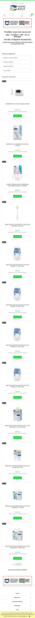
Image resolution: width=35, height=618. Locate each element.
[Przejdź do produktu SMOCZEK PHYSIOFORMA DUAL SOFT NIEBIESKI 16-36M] (17, 495)
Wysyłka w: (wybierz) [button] (8, 66)
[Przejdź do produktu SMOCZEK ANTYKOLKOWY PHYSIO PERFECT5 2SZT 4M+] (17, 334)
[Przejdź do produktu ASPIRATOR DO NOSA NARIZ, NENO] (17, 92)
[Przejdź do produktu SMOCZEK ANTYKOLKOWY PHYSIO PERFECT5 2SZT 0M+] (17, 253)
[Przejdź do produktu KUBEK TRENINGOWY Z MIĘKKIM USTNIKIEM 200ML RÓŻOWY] (17, 173)
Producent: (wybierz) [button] (8, 62)
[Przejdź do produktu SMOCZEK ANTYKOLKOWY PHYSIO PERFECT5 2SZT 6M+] (17, 374)
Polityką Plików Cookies (6, 614)
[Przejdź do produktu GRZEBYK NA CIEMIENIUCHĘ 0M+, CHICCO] (17, 133)
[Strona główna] (17, 7)
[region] (17, 23)
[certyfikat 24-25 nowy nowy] (17, 23)
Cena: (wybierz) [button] (7, 70)
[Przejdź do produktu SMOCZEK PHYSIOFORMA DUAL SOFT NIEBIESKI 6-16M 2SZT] (17, 535)
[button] (4, 15)
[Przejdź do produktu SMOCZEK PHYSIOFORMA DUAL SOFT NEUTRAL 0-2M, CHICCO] (17, 414)
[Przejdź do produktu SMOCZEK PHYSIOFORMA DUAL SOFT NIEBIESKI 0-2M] (17, 454)
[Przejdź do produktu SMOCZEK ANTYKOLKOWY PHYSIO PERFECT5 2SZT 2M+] (17, 293)
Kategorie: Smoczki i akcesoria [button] (10, 57)
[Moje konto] (22, 15)
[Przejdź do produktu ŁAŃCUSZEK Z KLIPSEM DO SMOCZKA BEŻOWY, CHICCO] (17, 213)
